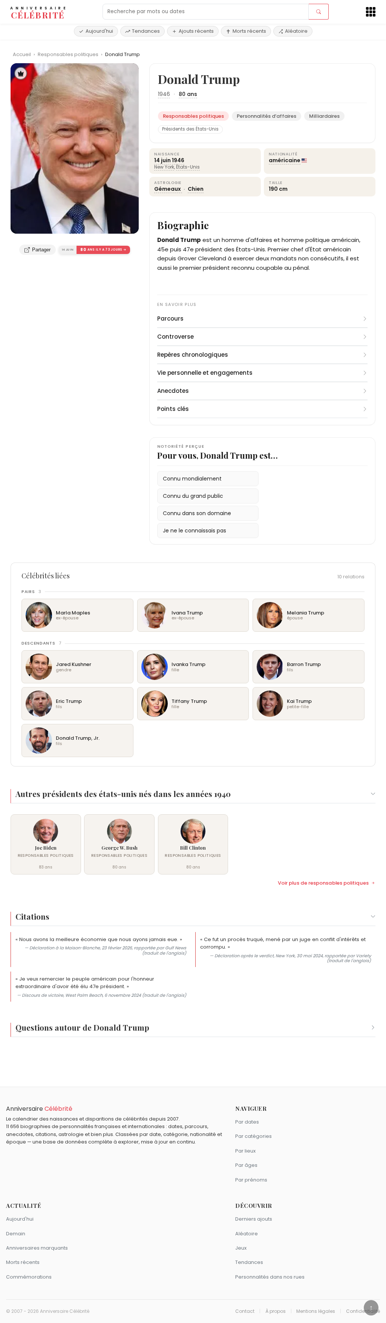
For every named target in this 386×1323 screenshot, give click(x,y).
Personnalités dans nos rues (270, 1277)
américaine (284, 160)
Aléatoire (296, 31)
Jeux (241, 1248)
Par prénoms (251, 1180)
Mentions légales (315, 1311)
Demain (15, 1233)
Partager (41, 249)
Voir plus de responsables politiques (323, 883)
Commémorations (29, 1277)
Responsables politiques (69, 54)
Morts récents (249, 31)
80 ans (188, 94)
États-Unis (188, 167)
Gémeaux (168, 189)
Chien (196, 189)
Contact (244, 1311)
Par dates (247, 1122)
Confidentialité (363, 1311)
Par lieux (245, 1151)
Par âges (246, 1165)
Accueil (22, 54)
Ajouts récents (196, 31)
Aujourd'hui (99, 31)
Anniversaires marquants (37, 1248)
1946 (164, 94)
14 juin (162, 160)
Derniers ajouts (253, 1219)
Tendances (146, 31)
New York (164, 167)
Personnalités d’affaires (266, 116)
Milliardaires (324, 116)
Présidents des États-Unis (190, 129)
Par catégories (253, 1136)
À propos (275, 1311)
